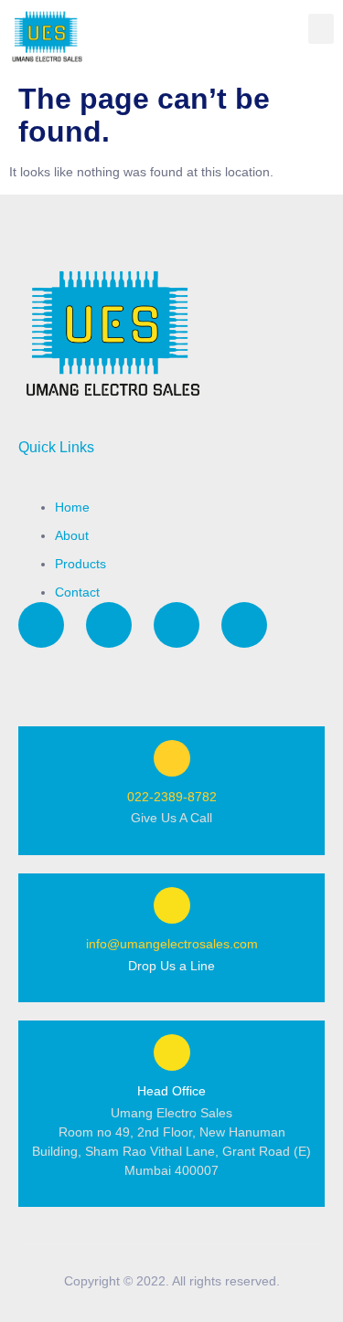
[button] (321, 29)
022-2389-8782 (172, 796)
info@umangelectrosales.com (172, 943)
